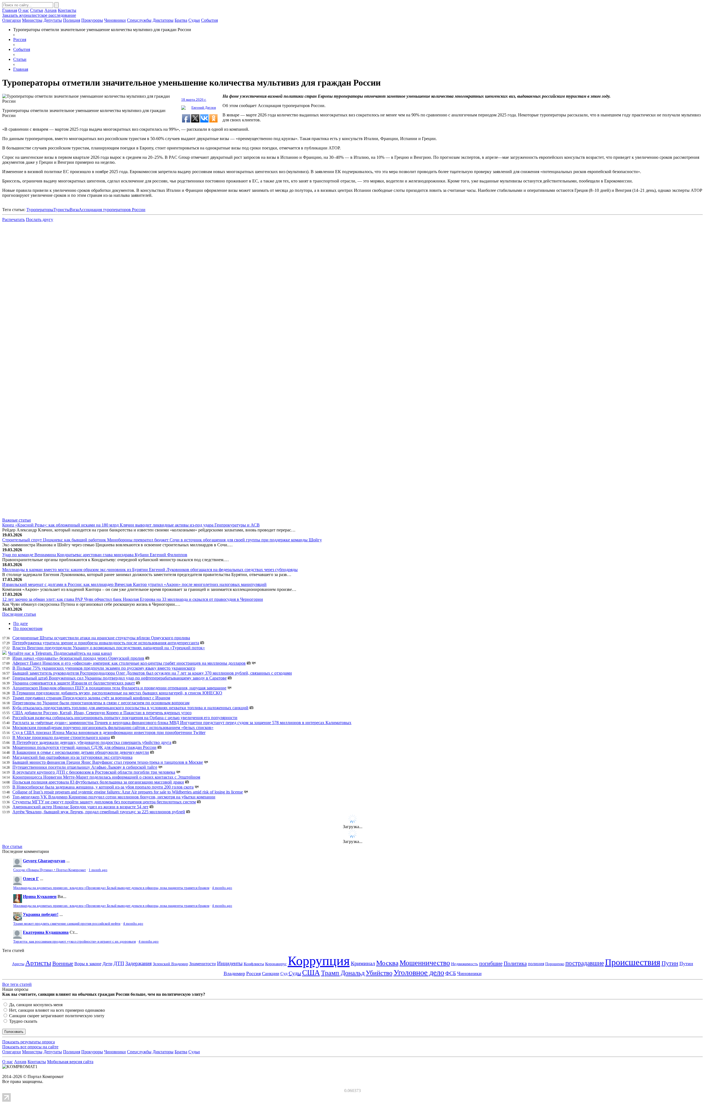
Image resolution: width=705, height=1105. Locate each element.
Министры (32, 20)
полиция (536, 963)
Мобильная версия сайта (70, 1061)
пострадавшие (584, 963)
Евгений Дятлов (203, 107)
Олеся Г (31, 878)
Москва (387, 963)
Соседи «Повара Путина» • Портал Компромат (49, 870)
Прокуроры (92, 20)
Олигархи (11, 20)
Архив (50, 10)
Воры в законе (87, 963)
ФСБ (450, 973)
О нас (23, 10)
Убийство (379, 972)
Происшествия (632, 962)
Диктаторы (163, 20)
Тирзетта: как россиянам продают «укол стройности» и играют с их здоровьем (74, 941)
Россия (253, 973)
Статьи (36, 10)
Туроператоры (39, 209)
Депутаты (53, 20)
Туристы (61, 209)
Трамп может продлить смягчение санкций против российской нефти (66, 924)
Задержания (138, 963)
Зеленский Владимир (170, 964)
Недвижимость (464, 963)
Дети (107, 963)
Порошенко (554, 964)
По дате (20, 623)
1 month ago (98, 870)
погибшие (491, 963)
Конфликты (254, 964)
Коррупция (319, 960)
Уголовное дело (419, 972)
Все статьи (12, 846)
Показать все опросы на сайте (30, 1046)
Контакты (67, 10)
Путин (669, 963)
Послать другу (39, 219)
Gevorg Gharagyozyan (44, 860)
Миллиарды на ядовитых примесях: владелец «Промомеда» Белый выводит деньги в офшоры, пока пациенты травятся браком (111, 888)
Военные (62, 963)
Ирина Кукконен (39, 896)
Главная (9, 10)
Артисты (38, 963)
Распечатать (13, 219)
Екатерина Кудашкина (46, 932)
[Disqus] (352, 296)
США (311, 972)
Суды (295, 973)
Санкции (270, 973)
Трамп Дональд (343, 972)
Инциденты (230, 963)
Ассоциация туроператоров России (112, 209)
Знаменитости (202, 963)
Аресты (18, 964)
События (209, 20)
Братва (181, 20)
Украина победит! (40, 914)
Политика (515, 963)
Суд (284, 973)
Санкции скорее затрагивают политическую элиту (56, 1015)
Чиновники (115, 20)
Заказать (39, 15)
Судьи (194, 20)
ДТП (118, 963)
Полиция (71, 20)
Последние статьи (19, 614)
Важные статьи (16, 520)
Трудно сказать (22, 1021)
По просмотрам (27, 628)
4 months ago (222, 888)
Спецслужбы (139, 20)
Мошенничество (425, 963)
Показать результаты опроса (28, 1041)
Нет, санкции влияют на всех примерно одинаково (56, 1010)
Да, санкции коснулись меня (35, 1004)
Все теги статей (17, 984)
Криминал (363, 963)
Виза (74, 209)
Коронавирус (276, 964)
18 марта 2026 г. (193, 99)
